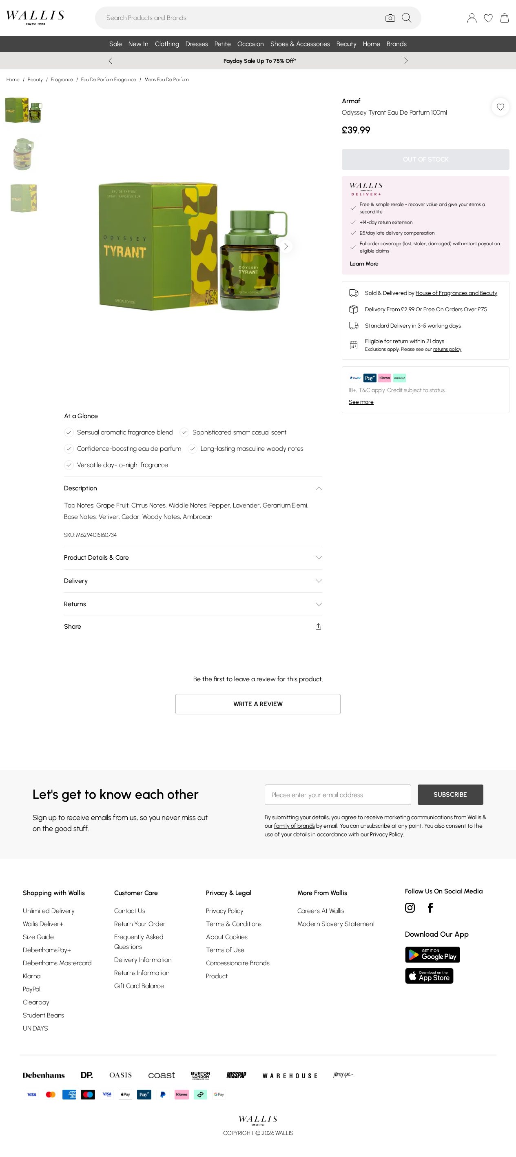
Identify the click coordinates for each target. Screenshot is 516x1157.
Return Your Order (140, 924)
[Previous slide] (110, 60)
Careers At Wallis (320, 911)
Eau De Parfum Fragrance (108, 79)
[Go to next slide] (285, 246)
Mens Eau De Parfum (166, 79)
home (13, 79)
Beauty (35, 79)
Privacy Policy (225, 911)
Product (217, 976)
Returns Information (141, 973)
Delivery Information (142, 960)
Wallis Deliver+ (43, 924)
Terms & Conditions (233, 924)
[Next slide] (406, 60)
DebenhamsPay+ (47, 950)
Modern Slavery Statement (336, 924)
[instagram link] (410, 908)
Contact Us (129, 911)
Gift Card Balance (139, 986)
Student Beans (43, 1015)
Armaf (351, 101)
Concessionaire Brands (238, 963)
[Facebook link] (430, 908)
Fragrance (62, 79)
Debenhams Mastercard (57, 963)
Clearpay (36, 1002)
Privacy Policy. (387, 834)
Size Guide (38, 937)
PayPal (31, 989)
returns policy (447, 349)
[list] (193, 246)
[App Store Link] (432, 965)
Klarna (31, 976)
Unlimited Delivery (49, 911)
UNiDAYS (35, 1028)
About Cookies (227, 937)
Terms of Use (225, 950)
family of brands (294, 825)
